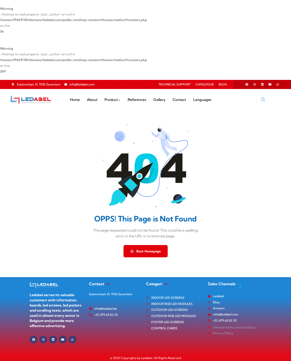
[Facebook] (246, 84)
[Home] (30, 99)
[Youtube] (270, 84)
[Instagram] (254, 84)
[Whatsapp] (277, 84)
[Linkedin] (262, 84)
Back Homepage (148, 251)
